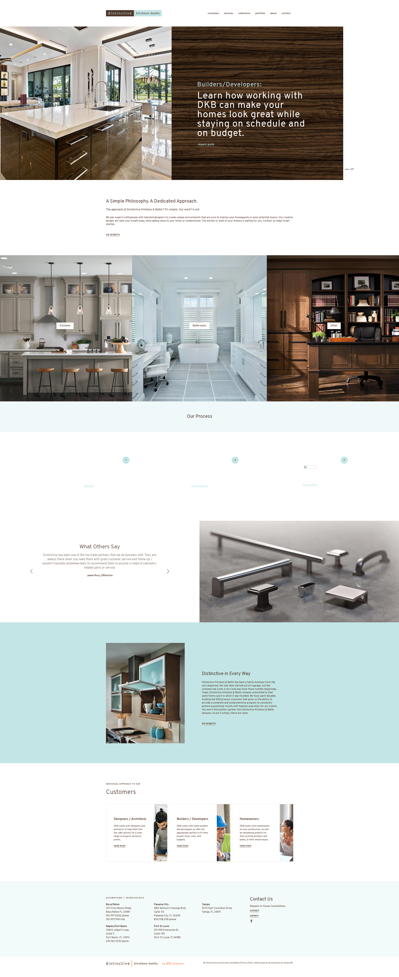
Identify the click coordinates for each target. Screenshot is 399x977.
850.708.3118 (161, 919)
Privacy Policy (247, 963)
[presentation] (32, 571)
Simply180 (288, 963)
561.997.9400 (113, 915)
